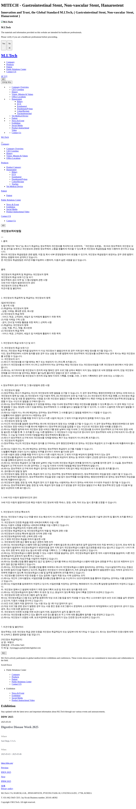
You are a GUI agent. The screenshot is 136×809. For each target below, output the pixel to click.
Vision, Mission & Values (22, 94)
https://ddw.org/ (7, 763)
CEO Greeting (18, 89)
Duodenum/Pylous (25, 109)
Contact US (11, 72)
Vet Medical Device (20, 116)
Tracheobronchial (24, 113)
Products (10, 64)
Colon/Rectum (23, 111)
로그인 (4, 76)
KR (3, 79)
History (15, 92)
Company (10, 62)
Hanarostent (17, 99)
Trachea (15, 184)
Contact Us (16, 133)
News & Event (18, 121)
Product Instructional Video (17, 212)
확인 (4, 653)
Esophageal (22, 106)
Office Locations (19, 97)
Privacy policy (7, 788)
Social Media (17, 125)
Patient (9, 67)
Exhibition (16, 123)
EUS (19, 104)
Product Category (13, 167)
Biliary (20, 101)
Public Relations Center (16, 69)
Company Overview (20, 87)
